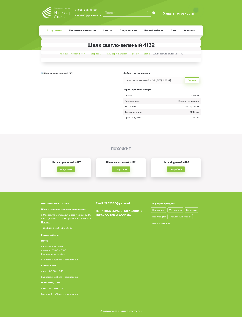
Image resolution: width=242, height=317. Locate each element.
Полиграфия (159, 217)
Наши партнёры (161, 223)
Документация (128, 30)
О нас (173, 30)
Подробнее (66, 169)
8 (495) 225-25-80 (86, 10)
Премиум (135, 54)
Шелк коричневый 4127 (66, 162)
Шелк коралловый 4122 (121, 162)
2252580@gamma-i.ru (88, 15)
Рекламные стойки (180, 217)
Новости (107, 30)
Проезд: (45, 222)
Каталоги (191, 210)
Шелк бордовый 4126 (176, 162)
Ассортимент (54, 30)
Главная (63, 54)
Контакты (189, 30)
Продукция (158, 210)
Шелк (147, 54)
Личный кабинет (153, 30)
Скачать (192, 80)
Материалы (95, 54)
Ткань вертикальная (115, 54)
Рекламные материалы (82, 30)
